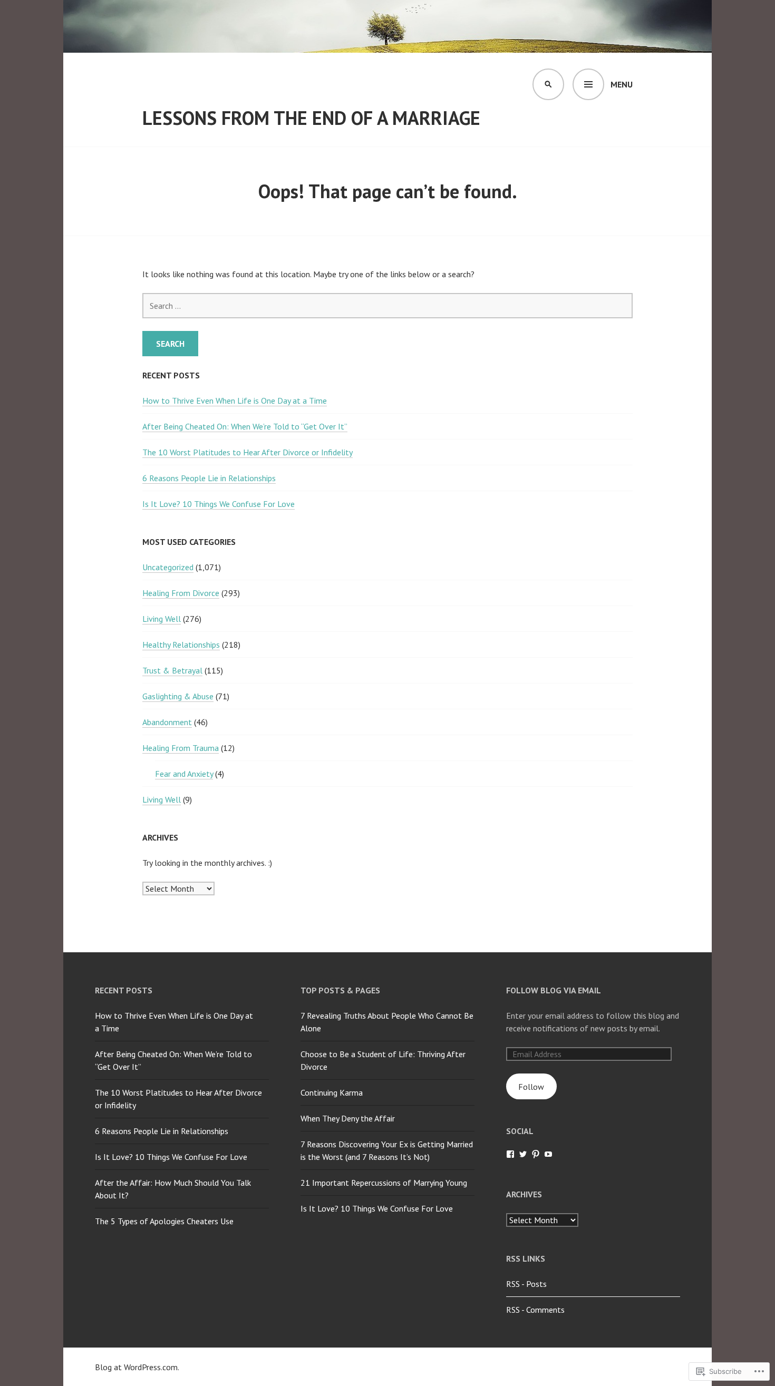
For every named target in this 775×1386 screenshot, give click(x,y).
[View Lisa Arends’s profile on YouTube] (548, 1154)
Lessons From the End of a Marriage (311, 117)
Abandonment (167, 722)
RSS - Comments (535, 1309)
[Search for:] (387, 305)
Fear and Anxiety (184, 773)
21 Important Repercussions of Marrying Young (384, 1182)
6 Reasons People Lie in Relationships (209, 478)
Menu (622, 84)
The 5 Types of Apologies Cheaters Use (164, 1221)
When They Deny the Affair (348, 1118)
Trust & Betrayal (172, 670)
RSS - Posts (526, 1283)
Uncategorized (167, 567)
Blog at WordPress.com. (137, 1367)
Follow (531, 1086)
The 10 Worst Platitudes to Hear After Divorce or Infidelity (247, 452)
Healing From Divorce (180, 593)
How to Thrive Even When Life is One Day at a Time (234, 400)
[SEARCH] (548, 84)
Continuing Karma (332, 1092)
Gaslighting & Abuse (178, 696)
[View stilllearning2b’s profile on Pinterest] (535, 1154)
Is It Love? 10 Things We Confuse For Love (218, 504)
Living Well (161, 618)
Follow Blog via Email (553, 990)
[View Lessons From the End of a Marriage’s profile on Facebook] (510, 1154)
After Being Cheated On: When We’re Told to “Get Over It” (244, 426)
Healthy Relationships (181, 644)
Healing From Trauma (180, 748)
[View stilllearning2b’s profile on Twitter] (523, 1154)
